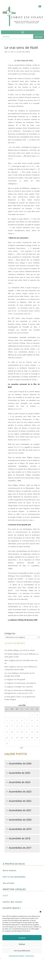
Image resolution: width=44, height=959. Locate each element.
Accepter (22, 938)
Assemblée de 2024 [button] (19, 782)
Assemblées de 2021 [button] (20, 810)
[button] (40, 912)
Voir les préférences (22, 950)
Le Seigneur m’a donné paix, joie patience (20, 683)
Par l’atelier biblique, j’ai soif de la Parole (19, 650)
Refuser (22, 944)
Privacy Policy (29, 956)
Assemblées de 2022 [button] (20, 801)
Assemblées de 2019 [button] (20, 829)
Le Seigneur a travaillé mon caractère (18, 687)
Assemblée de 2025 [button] (19, 772)
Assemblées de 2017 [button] (20, 847)
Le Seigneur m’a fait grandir (14, 679)
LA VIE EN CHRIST (23, 52)
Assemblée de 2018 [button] (19, 838)
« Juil (21, 747)
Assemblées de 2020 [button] (20, 819)
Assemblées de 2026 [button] (20, 763)
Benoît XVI (30, 166)
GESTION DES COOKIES (16, 956)
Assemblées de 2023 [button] (20, 791)
